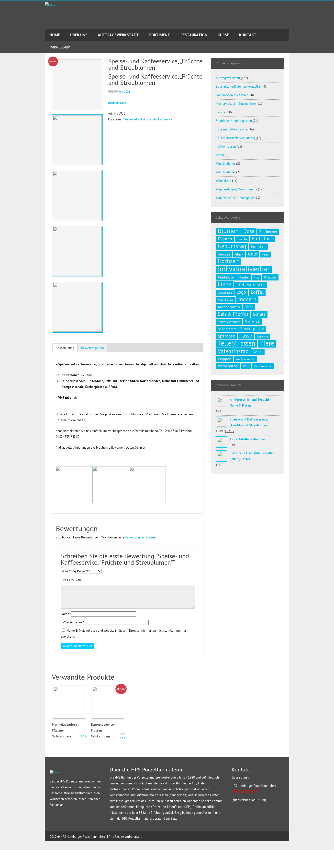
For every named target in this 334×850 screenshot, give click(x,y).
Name (65, 614)
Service (167, 119)
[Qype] (4, 80)
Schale (259, 314)
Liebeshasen (225, 292)
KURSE (223, 34)
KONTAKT (247, 34)
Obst (249, 307)
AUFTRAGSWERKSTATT (118, 34)
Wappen (224, 358)
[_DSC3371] (77, 252)
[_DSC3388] (77, 308)
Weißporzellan (245, 359)
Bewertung (68, 571)
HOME (55, 34)
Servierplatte (252, 328)
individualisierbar (244, 269)
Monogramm (229, 306)
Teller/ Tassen (226, 146)
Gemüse (224, 254)
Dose (249, 231)
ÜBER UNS (79, 34)
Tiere (267, 343)
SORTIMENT (159, 34)
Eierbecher (268, 231)
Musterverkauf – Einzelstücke (236, 104)
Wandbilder (223, 181)
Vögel (258, 351)
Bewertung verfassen (139, 537)
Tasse (246, 336)
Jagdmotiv (226, 277)
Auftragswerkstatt (228, 78)
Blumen (228, 231)
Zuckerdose (263, 366)
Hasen (265, 254)
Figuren (225, 239)
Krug (256, 277)
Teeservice (262, 336)
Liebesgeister (250, 285)
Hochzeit (228, 261)
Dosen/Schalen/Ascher (232, 95)
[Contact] (4, 71)
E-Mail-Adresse (71, 622)
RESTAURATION (193, 34)
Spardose (226, 336)
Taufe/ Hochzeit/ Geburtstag (235, 138)
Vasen (220, 155)
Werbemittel (228, 365)
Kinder (244, 277)
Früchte (242, 239)
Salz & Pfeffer (233, 314)
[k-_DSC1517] (77, 141)
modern (247, 299)
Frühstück (262, 239)
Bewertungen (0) (92, 348)
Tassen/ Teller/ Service (232, 129)
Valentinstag (233, 351)
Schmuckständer (229, 322)
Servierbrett (227, 329)
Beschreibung (65, 348)
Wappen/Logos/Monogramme (236, 189)
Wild (246, 366)
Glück (239, 254)
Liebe (225, 284)
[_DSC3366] (77, 196)
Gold (252, 254)
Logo (241, 292)
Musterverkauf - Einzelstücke (142, 119)
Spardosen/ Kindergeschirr (234, 121)
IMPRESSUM (60, 47)
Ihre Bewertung (71, 579)
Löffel (257, 292)
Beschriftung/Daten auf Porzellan (239, 86)
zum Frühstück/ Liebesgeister (236, 198)
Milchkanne (226, 300)
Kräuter (270, 277)
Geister (258, 246)
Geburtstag (232, 246)
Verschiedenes (225, 164)
